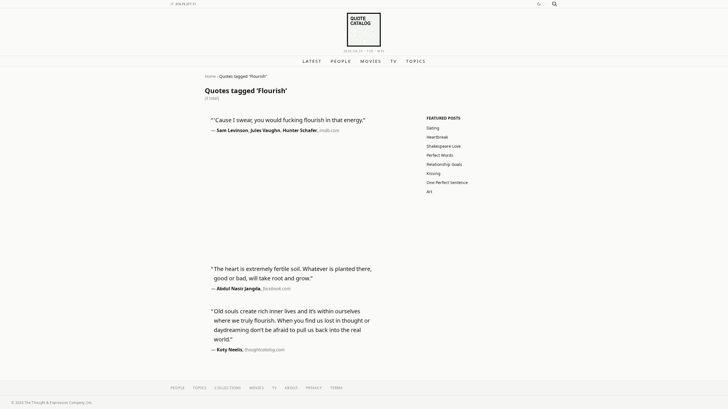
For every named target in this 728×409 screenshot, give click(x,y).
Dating (433, 128)
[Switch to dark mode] (538, 4)
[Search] (554, 4)
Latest (312, 61)
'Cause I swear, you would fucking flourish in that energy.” (289, 120)
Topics (416, 61)
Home (210, 76)
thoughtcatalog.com (265, 350)
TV (393, 61)
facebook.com (277, 288)
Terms (336, 387)
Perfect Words (440, 155)
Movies (370, 61)
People (341, 61)
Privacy (314, 387)
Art (429, 191)
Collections (228, 387)
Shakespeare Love (444, 146)
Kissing (433, 173)
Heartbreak (437, 137)
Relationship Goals (444, 164)
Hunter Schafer (300, 130)
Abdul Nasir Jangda (238, 288)
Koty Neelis (229, 350)
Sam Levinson (232, 130)
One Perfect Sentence (447, 182)
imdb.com (329, 130)
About (291, 387)
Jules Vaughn (265, 130)
